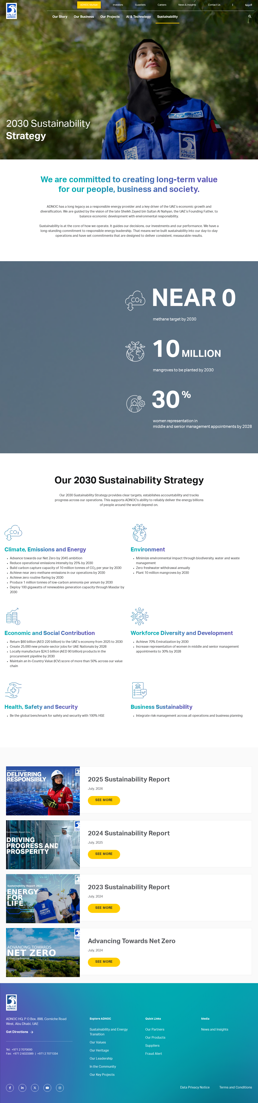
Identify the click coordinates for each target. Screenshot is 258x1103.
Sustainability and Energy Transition (109, 1032)
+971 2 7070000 (22, 1050)
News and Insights (214, 1030)
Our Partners (154, 1030)
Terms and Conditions (235, 1087)
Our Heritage (99, 1051)
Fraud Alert (153, 1054)
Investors (118, 5)
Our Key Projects (102, 1075)
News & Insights (187, 5)
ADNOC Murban (89, 5)
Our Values (98, 1042)
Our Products (155, 1038)
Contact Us (214, 5)
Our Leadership (101, 1059)
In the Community (103, 1067)
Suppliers (140, 5)
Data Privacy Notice (195, 1087)
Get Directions (17, 1032)
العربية (248, 5)
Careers (162, 5)
